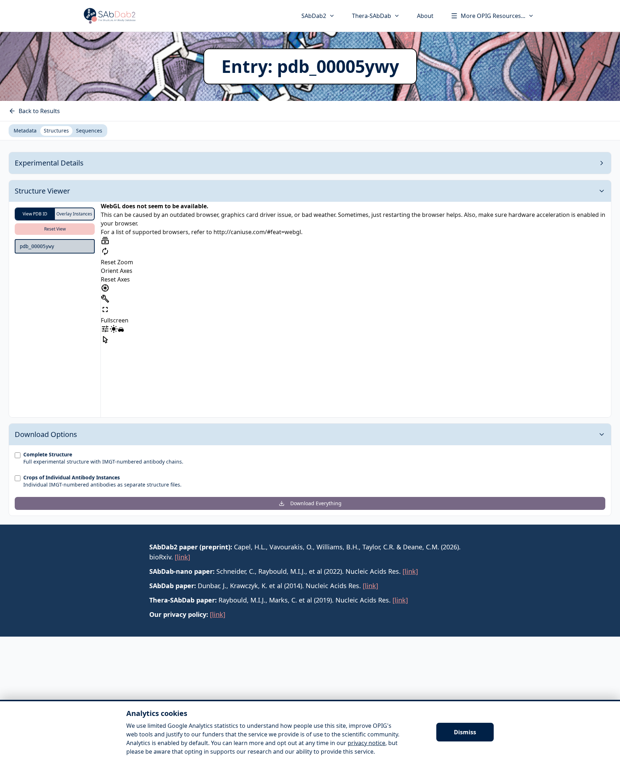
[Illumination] (113, 329)
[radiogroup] (55, 214)
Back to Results (39, 111)
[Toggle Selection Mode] (105, 339)
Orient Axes (116, 271)
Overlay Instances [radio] (74, 214)
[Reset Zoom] (105, 251)
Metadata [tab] (25, 130)
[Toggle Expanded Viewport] (105, 309)
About (425, 16)
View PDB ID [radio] (35, 214)
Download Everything (316, 503)
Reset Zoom (117, 262)
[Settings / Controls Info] (105, 329)
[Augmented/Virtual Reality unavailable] (121, 330)
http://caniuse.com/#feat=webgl (257, 232)
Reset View (55, 229)
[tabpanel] (310, 334)
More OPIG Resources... (493, 16)
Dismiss (465, 732)
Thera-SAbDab (371, 16)
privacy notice (366, 743)
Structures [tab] (56, 130)
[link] (182, 557)
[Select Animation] (105, 240)
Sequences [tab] (89, 130)
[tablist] (58, 130)
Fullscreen (114, 320)
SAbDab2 (313, 16)
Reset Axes (115, 279)
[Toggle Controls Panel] (105, 298)
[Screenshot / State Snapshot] (105, 288)
